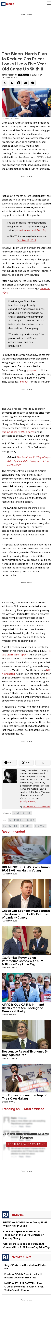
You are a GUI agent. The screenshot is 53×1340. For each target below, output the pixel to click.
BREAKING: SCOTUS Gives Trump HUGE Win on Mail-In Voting (26, 868)
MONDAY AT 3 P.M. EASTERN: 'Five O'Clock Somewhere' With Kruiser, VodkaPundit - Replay (24, 1286)
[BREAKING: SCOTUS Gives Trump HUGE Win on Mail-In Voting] (26, 849)
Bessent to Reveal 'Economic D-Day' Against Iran (25, 1053)
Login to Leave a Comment (26, 1144)
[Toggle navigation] (49, 3)
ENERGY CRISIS (10, 826)
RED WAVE (40, 826)
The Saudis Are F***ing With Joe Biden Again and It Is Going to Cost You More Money (29, 461)
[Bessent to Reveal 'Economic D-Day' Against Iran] (26, 1034)
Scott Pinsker (9, 1015)
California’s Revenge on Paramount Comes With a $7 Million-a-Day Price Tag (22, 961)
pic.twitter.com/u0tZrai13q (30, 230)
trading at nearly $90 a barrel (18, 431)
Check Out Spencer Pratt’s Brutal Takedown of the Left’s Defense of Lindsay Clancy (26, 914)
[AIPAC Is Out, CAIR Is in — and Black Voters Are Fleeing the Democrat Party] (26, 987)
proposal (32, 370)
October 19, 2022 (26, 240)
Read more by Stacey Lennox (36, 806)
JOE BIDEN (26, 826)
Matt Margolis (9, 874)
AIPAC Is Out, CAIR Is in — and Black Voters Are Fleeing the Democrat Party (23, 1008)
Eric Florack (8, 1102)
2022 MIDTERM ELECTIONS (21, 820)
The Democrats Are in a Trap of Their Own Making (24, 1096)
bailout (24, 381)
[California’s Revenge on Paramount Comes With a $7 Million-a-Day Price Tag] (26, 940)
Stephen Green (9, 968)
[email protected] (28, 801)
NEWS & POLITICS (22, 813)
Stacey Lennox (9, 75)
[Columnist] (11, 775)
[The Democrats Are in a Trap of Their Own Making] (26, 1077)
